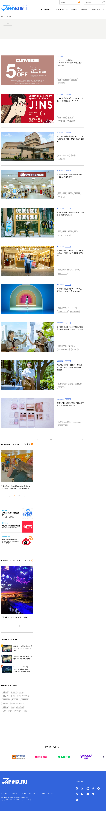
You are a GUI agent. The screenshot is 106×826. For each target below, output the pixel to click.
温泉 (12, 707)
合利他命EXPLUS (64, 349)
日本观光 (5, 703)
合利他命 (72, 346)
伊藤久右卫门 (62, 273)
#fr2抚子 (61, 235)
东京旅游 (14, 703)
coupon (71, 117)
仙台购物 (74, 79)
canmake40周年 (63, 425)
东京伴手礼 (67, 270)
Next (25, 495)
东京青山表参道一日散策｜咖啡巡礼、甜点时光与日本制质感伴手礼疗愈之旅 (70, 367)
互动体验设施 (75, 311)
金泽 (11, 711)
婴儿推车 (61, 197)
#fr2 (75, 231)
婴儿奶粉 (77, 193)
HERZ (71, 384)
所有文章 (26, 444)
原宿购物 (61, 83)
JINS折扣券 (62, 121)
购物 (59, 79)
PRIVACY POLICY (47, 793)
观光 (65, 308)
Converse (66, 79)
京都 (65, 231)
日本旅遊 (5, 707)
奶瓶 (70, 193)
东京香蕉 (76, 270)
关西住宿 (61, 159)
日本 (12, 696)
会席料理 (66, 155)
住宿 (59, 155)
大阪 (70, 231)
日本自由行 (6, 699)
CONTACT (15, 793)
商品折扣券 (71, 121)
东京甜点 (61, 387)
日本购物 (5, 692)
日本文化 (26, 696)
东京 (65, 117)
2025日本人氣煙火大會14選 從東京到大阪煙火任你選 (22, 658)
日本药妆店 (20, 707)
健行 (73, 155)
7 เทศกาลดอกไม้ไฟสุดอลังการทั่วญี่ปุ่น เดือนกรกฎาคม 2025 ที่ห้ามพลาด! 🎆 (23, 669)
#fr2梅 (68, 235)
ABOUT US (4, 793)
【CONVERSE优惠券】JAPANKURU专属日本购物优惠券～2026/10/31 (70, 62)
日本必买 (5, 696)
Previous (9, 495)
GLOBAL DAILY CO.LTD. (30, 793)
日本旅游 (75, 349)
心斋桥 (4, 711)
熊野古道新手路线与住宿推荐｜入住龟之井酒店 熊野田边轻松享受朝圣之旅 (70, 138)
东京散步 (78, 384)
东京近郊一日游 (63, 311)
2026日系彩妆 (68, 422)
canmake (77, 422)
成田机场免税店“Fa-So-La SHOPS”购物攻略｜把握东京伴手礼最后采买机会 (70, 253)
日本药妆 (15, 699)
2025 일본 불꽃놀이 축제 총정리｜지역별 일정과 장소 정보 (22, 648)
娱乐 (59, 308)
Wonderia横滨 (73, 308)
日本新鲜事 (25, 699)
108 (50, 440)
